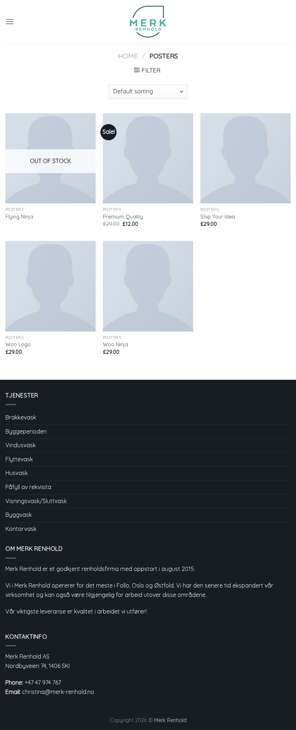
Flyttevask (19, 459)
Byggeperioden (26, 431)
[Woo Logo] (50, 286)
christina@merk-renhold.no (58, 691)
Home (128, 56)
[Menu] (9, 21)
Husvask (16, 472)
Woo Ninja (115, 344)
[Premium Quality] (148, 158)
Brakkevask (20, 417)
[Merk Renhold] (148, 21)
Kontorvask (20, 528)
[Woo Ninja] (148, 286)
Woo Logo (18, 344)
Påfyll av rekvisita (28, 487)
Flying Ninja (19, 217)
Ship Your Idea (217, 217)
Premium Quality (123, 217)
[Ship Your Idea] (245, 158)
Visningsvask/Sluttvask (36, 501)
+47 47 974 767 (43, 682)
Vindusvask (20, 445)
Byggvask (18, 514)
